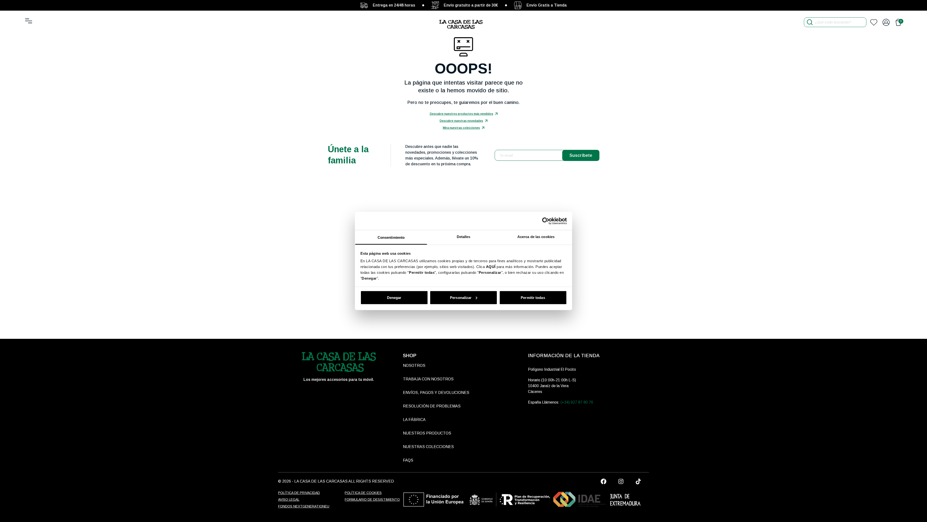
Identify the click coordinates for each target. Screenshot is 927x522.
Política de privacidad (299, 493)
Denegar (394, 297)
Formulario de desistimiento (372, 499)
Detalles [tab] (464, 237)
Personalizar (460, 297)
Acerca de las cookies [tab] (536, 237)
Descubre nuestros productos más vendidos (461, 114)
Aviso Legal (288, 499)
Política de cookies (363, 493)
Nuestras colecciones (428, 447)
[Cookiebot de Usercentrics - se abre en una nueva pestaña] (546, 221)
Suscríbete (580, 155)
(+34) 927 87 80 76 (577, 402)
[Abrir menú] (28, 20)
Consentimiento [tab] (391, 237)
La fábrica (414, 420)
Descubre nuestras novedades (461, 121)
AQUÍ (491, 267)
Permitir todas (533, 297)
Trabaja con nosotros (428, 379)
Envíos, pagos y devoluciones (436, 393)
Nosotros (414, 365)
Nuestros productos (427, 433)
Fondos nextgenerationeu (303, 506)
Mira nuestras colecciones (461, 128)
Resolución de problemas (432, 406)
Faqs (408, 460)
